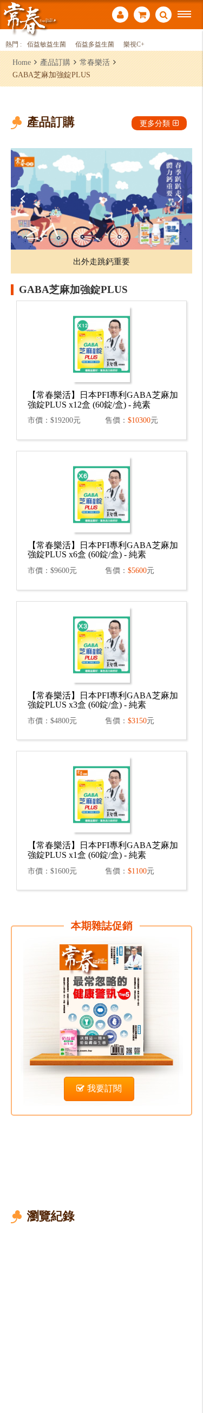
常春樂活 (95, 62)
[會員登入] (120, 15)
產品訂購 (55, 62)
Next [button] (178, 199)
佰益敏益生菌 (46, 44)
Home (21, 62)
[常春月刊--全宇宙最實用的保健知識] (30, 18)
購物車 (142, 15)
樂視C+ (134, 44)
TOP (187, 1369)
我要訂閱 (104, 1088)
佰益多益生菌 (94, 44)
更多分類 (155, 123)
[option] (101, 199)
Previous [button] (24, 199)
